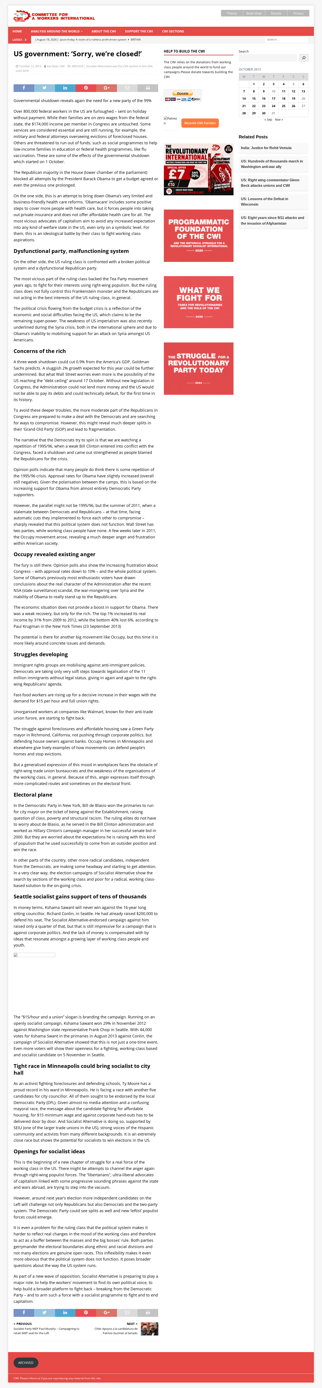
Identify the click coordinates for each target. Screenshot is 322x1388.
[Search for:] (286, 39)
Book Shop (254, 13)
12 (293, 91)
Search (244, 51)
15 (254, 98)
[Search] (303, 58)
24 (273, 106)
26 (293, 106)
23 (263, 106)
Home (17, 31)
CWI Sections (173, 31)
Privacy (298, 13)
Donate (276, 13)
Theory (232, 13)
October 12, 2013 (30, 66)
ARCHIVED (26, 1362)
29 (254, 113)
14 (244, 98)
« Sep (268, 119)
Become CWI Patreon (200, 123)
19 (293, 98)
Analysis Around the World (55, 31)
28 (244, 113)
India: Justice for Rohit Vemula (266, 148)
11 (283, 91)
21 (244, 106)
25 (283, 106)
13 (303, 91)
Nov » (279, 119)
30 (263, 113)
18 (283, 98)
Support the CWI (139, 31)
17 (273, 98)
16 (263, 98)
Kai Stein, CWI (56, 66)
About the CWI (104, 31)
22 (254, 106)
